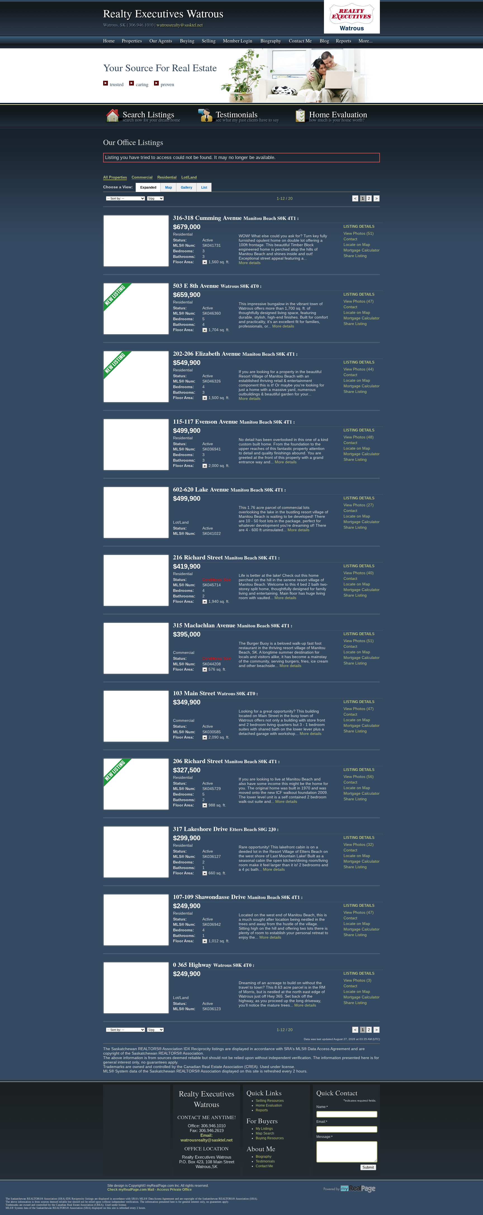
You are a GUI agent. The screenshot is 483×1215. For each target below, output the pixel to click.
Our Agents (161, 40)
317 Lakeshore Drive (226, 828)
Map (168, 187)
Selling (209, 40)
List (204, 187)
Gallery (186, 187)
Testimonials (265, 1161)
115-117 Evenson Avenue (234, 421)
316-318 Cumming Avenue (236, 217)
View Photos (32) (359, 844)
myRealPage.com (350, 1189)
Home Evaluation (269, 1105)
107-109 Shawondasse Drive (238, 896)
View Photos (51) (359, 233)
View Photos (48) (359, 437)
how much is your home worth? (336, 120)
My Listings (264, 1129)
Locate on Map (357, 244)
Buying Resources (270, 1138)
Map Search (265, 1133)
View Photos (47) (359, 301)
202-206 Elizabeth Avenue (235, 353)
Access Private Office (174, 1190)
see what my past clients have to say (247, 120)
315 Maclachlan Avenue (232, 625)
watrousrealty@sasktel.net (180, 25)
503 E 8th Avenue (217, 285)
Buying (187, 40)
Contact (350, 239)
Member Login (237, 40)
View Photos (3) (357, 980)
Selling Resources (270, 1101)
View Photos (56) (359, 776)
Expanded (148, 187)
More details (250, 262)
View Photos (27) (359, 505)
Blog (324, 40)
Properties (132, 40)
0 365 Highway (213, 964)
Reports (343, 40)
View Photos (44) (359, 369)
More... (366, 40)
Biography (271, 40)
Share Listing (355, 255)
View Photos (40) (359, 573)
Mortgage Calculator (362, 250)
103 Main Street (215, 692)
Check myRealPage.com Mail (130, 1190)
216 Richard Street (226, 557)
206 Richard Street (226, 760)
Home (109, 40)
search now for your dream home (151, 120)
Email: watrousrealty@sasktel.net (207, 1137)
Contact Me (300, 40)
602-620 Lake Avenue (229, 489)
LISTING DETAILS (359, 226)
